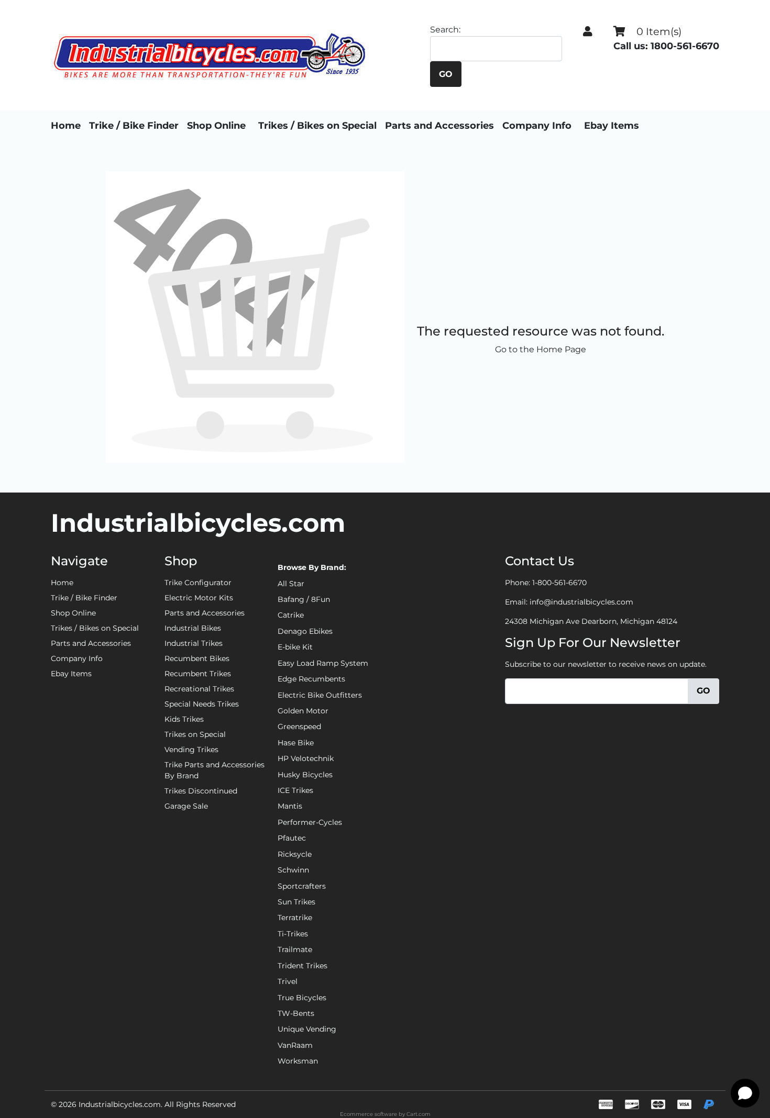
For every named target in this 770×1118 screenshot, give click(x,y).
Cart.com (418, 1114)
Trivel (288, 981)
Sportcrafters (302, 886)
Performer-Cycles (310, 822)
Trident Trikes (302, 965)
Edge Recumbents (311, 679)
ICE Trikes (295, 790)
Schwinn (293, 870)
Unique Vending (307, 1029)
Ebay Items (611, 125)
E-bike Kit (295, 647)
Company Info (536, 125)
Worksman (298, 1061)
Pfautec (292, 838)
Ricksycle (295, 854)
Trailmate (295, 949)
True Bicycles (302, 997)
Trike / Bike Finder (134, 125)
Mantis (290, 806)
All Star (291, 583)
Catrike (291, 615)
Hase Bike (296, 742)
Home (66, 125)
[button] (587, 31)
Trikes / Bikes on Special (317, 125)
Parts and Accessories (439, 125)
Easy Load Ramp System (323, 663)
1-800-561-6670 (559, 582)
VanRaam (295, 1045)
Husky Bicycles (305, 774)
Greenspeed (299, 726)
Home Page (561, 349)
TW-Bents (296, 1013)
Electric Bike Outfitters (320, 695)
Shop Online (216, 125)
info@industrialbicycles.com (581, 602)
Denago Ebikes (305, 631)
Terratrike (295, 917)
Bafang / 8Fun (304, 599)
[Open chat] (745, 1093)
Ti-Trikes (293, 933)
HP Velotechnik (306, 758)
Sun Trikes (296, 902)
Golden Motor (303, 710)
